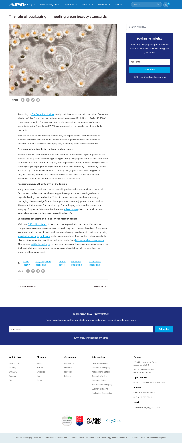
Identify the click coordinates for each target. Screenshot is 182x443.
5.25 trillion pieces (37, 224)
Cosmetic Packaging (101, 368)
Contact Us (14, 363)
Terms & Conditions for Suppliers (152, 438)
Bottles (40, 368)
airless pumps (71, 209)
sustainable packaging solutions (34, 236)
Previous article (28, 286)
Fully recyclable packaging (43, 263)
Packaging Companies (102, 393)
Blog (11, 380)
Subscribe (149, 70)
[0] (171, 4)
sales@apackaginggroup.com (147, 407)
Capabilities (69, 5)
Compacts (69, 363)
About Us (86, 5)
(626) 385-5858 (148, 393)
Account (13, 376)
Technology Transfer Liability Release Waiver (119, 438)
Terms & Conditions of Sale (89, 438)
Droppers (41, 372)
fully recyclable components (89, 240)
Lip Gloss (68, 368)
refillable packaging (41, 244)
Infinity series (62, 263)
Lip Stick (68, 372)
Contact (118, 5)
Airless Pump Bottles (101, 372)
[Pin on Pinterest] (28, 100)
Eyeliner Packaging (100, 389)
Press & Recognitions (49, 5)
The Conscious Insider (42, 114)
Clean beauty (26, 263)
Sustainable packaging (95, 263)
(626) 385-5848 (145, 397)
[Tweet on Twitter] (33, 100)
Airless (39, 363)
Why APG (13, 372)
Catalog (28, 5)
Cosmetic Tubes (99, 380)
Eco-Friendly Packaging (102, 385)
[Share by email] (38, 100)
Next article (100, 286)
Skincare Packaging (100, 363)
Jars (38, 376)
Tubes (39, 380)
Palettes (68, 376)
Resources (102, 5)
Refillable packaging (76, 263)
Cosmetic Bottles (100, 376)
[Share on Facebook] (23, 100)
